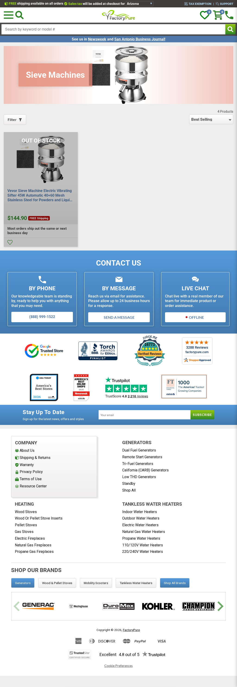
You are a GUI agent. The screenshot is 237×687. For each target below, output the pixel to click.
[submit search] (230, 29)
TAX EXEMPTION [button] (200, 3)
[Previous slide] (17, 606)
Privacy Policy (31, 472)
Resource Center (33, 486)
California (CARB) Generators (145, 470)
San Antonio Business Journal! (139, 39)
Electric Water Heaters (140, 525)
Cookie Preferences (118, 666)
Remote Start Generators (142, 457)
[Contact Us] (229, 15)
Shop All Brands (175, 583)
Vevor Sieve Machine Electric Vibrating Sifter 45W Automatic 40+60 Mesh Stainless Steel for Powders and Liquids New (40, 195)
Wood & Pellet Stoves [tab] (57, 583)
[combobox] (113, 29)
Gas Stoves (24, 531)
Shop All (129, 490)
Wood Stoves (26, 512)
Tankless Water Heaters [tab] (136, 583)
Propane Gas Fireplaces (34, 551)
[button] (8, 15)
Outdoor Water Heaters (140, 518)
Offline (196, 317)
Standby (128, 483)
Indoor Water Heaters (139, 512)
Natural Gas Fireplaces (33, 545)
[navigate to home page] (118, 15)
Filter (12, 119)
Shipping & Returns (35, 457)
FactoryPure (131, 630)
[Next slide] (220, 606)
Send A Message (119, 317)
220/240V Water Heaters (142, 551)
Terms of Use (31, 479)
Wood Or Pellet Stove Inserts (38, 518)
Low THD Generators (139, 477)
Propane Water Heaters (141, 538)
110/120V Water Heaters (142, 545)
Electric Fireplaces (30, 538)
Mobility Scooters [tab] (96, 583)
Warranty (27, 465)
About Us (27, 450)
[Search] (19, 15)
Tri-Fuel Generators (137, 463)
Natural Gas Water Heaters (143, 531)
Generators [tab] (23, 583)
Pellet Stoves (26, 525)
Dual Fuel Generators (139, 450)
